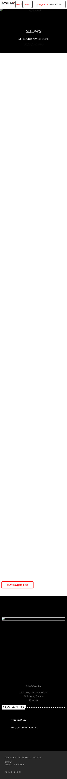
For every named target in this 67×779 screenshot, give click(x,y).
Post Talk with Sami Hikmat (22, 397)
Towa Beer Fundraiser (18, 484)
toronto (10, 88)
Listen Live (49, 4)
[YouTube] (6, 772)
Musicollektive (13, 267)
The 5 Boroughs (14, 223)
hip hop (9, 218)
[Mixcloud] (14, 772)
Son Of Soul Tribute (17, 93)
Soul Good (11, 353)
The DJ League (14, 180)
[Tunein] (11, 772)
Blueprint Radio (14, 527)
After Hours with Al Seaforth (22, 310)
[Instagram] (17, 772)
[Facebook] (20, 772)
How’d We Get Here (17, 571)
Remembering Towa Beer (20, 440)
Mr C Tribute (13, 136)
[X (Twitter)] (9, 772)
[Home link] (8, 4)
